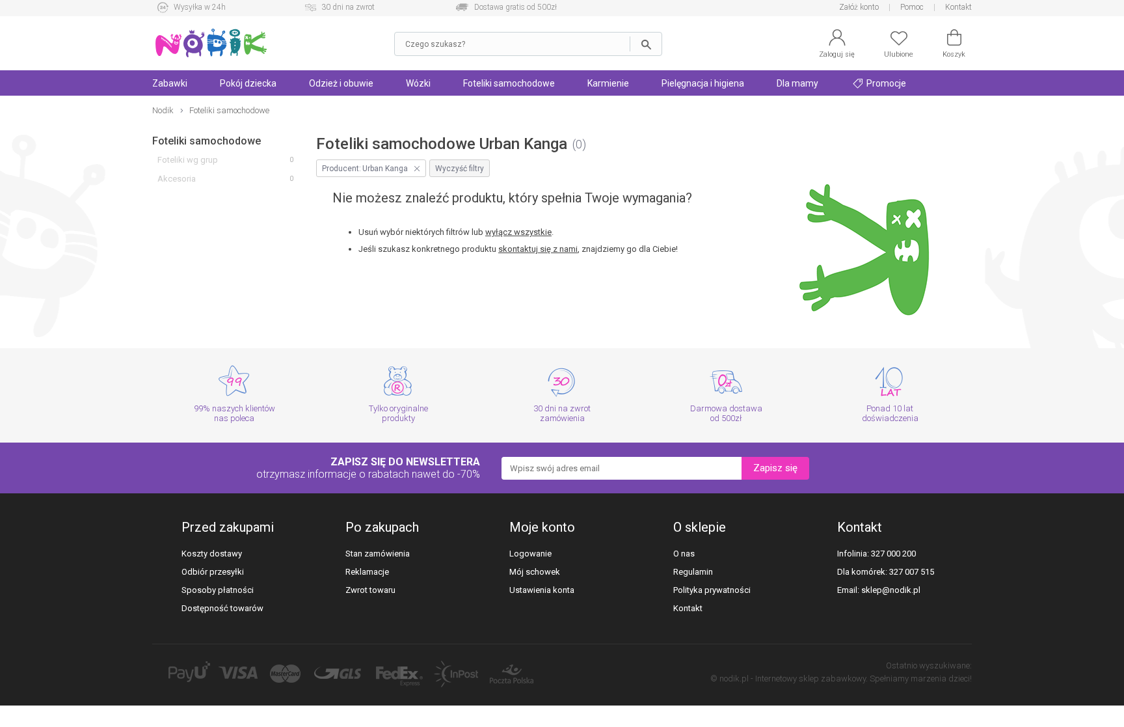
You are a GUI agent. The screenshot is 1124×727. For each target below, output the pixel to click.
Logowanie (530, 553)
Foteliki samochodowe (509, 83)
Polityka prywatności (712, 590)
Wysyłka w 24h (200, 7)
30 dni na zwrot (348, 7)
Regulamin (693, 572)
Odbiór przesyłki (212, 572)
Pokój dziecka (248, 83)
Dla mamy (797, 83)
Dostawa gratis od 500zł (515, 7)
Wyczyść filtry (459, 168)
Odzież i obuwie (341, 83)
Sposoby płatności (217, 590)
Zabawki (169, 83)
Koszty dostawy (211, 553)
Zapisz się (775, 468)
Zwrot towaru (370, 590)
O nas (684, 553)
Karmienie (608, 83)
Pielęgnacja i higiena (703, 83)
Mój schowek (534, 572)
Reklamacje (367, 572)
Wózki (418, 83)
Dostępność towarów (222, 608)
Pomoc (912, 7)
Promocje (885, 83)
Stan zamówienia (377, 553)
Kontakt (958, 7)
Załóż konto (859, 7)
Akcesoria (176, 179)
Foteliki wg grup (187, 160)
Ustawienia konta (541, 590)
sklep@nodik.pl (890, 590)
